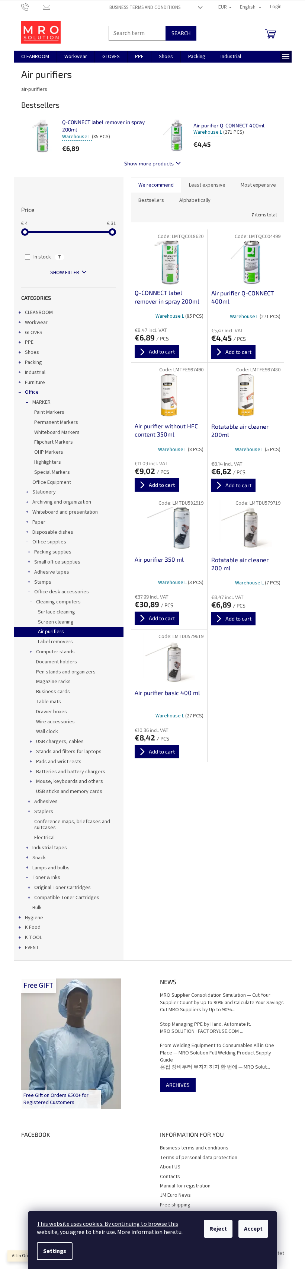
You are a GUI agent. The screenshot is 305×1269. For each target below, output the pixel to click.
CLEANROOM (39, 312)
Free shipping (175, 1205)
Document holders (56, 662)
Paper (38, 522)
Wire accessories (55, 722)
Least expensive (207, 185)
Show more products (149, 163)
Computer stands (55, 652)
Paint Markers (49, 412)
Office (32, 392)
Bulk (37, 907)
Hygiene (34, 917)
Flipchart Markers (53, 442)
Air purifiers (51, 631)
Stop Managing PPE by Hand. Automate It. (205, 1024)
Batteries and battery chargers (70, 771)
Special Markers (52, 472)
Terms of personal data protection (198, 1157)
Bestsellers (151, 200)
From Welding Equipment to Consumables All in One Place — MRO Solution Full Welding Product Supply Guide (217, 1053)
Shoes (32, 352)
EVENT (32, 947)
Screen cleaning (56, 622)
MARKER (41, 402)
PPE (29, 342)
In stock (47, 257)
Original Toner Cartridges (62, 887)
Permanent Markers (56, 422)
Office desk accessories (61, 592)
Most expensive (258, 185)
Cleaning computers (58, 602)
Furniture (35, 382)
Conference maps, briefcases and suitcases (72, 825)
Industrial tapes (49, 847)
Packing (33, 362)
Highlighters (47, 462)
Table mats (48, 701)
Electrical (44, 837)
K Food (33, 927)
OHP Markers (48, 452)
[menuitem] (35, 57)
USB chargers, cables (60, 741)
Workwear (36, 322)
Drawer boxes (51, 712)
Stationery (44, 492)
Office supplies (49, 542)
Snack (39, 858)
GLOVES (33, 332)
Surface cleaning (56, 612)
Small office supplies (57, 562)
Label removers (55, 641)
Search (180, 33)
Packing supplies (52, 552)
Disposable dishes (52, 532)
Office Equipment (51, 482)
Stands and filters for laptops (69, 751)
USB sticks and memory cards (69, 791)
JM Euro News (175, 1195)
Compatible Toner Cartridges (66, 897)
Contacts (170, 1176)
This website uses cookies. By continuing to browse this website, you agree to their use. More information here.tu (109, 1228)
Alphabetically (195, 200)
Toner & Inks (46, 877)
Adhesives (46, 801)
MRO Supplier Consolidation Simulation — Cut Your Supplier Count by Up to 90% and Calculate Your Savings (222, 999)
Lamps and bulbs (51, 868)
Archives (178, 1085)
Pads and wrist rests (58, 761)
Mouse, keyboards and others (69, 781)
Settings (54, 1251)
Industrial (35, 372)
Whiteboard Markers (57, 432)
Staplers (43, 811)
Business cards (53, 691)
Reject (218, 1229)
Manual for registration (185, 1186)
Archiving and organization (61, 502)
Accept (253, 1229)
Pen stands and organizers (66, 672)
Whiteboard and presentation (65, 512)
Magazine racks (53, 681)
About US (170, 1167)
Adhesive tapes (51, 572)
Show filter (64, 272)
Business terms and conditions (144, 7)
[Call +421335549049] (32, 6)
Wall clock (47, 731)
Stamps (42, 582)
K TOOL (33, 937)
